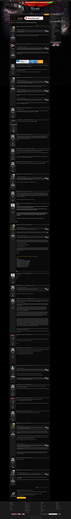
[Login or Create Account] (58, 0)
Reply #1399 (18, 457)
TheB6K (13, 462)
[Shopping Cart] (59, 0)
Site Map (40, 517)
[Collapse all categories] (60, 22)
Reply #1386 (18, 191)
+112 (12, 53)
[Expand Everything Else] (50, 40)
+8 (13, 129)
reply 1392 (23, 472)
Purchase (50, 2)
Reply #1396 (18, 397)
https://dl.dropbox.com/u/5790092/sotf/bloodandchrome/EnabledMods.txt (27, 256)
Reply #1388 (18, 224)
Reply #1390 (18, 285)
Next (46, 25)
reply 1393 (22, 368)
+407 (12, 143)
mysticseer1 (13, 208)
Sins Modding (19, 20)
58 (45, 25)
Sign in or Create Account (21, 497)
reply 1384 (23, 176)
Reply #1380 (18, 107)
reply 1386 (25, 287)
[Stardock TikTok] (55, 45)
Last (48, 25)
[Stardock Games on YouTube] (55, 44)
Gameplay (27, 2)
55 (42, 25)
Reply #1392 (18, 334)
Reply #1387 (18, 203)
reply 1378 (24, 80)
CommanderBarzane (13, 124)
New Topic (46, 14)
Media (41, 2)
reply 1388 (24, 235)
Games (16, 0)
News (22, 0)
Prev (40, 25)
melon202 (12, 68)
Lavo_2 (13, 48)
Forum (38, 2)
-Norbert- (12, 153)
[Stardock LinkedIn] (57, 45)
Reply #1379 (18, 77)
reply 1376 (23, 29)
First (39, 25)
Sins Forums (30, 26)
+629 (12, 374)
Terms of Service (35, 517)
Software (13, 0)
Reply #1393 (18, 347)
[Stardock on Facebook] (53, 44)
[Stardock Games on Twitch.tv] (56, 44)
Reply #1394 (18, 365)
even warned (39, 373)
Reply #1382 (18, 134)
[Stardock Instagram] (57, 44)
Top (48, 26)
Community (19, 0)
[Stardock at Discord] (54, 45)
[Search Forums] (60, 0)
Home (11, 20)
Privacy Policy (31, 517)
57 (44, 25)
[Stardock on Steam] (59, 44)
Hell (12, 339)
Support (26, 0)
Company (42, 502)
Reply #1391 (18, 298)
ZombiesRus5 (13, 31)
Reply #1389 (18, 273)
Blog (24, 0)
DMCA (38, 517)
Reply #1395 (18, 384)
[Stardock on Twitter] (52, 44)
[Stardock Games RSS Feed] (58, 45)
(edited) (33, 148)
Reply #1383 (18, 148)
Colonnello (13, 415)
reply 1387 (23, 227)
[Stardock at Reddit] (53, 45)
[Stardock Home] (10, 0)
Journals (31, 2)
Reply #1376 (18, 26)
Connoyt (12, 303)
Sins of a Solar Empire (14, 20)
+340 (12, 183)
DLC (34, 2)
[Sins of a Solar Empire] (35, 7)
